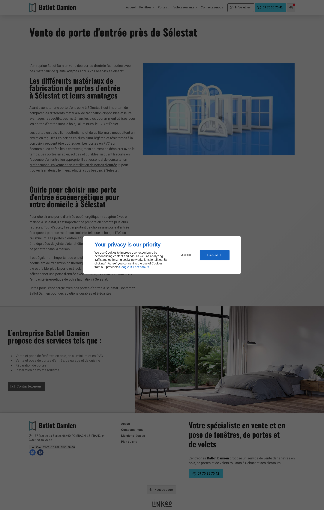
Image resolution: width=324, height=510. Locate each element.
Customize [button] (186, 255)
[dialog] (162, 255)
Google (124, 267)
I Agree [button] (214, 255)
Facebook (139, 267)
